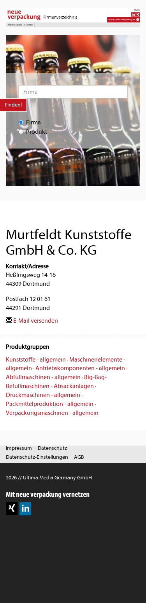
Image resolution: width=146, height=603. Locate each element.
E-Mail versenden (35, 320)
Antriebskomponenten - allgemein (80, 368)
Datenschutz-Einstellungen (37, 457)
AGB (79, 457)
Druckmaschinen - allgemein (43, 395)
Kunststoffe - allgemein (36, 359)
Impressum (19, 448)
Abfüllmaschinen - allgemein (43, 377)
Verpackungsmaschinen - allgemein (52, 412)
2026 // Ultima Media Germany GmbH (49, 477)
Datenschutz (52, 448)
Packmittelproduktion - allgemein (49, 403)
